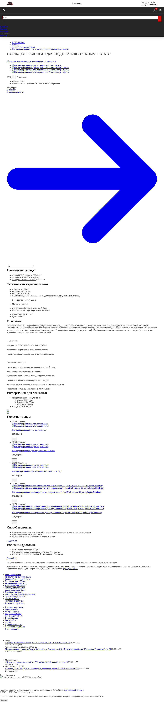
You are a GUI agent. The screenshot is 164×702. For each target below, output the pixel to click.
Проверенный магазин (15, 627)
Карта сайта (10, 620)
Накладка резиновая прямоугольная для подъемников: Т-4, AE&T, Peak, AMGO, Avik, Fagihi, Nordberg (57, 513)
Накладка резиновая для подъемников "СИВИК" (33, 451)
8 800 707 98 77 (148, 2)
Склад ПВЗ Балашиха (22, 275)
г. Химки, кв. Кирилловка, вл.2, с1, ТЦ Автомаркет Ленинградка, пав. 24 (36, 662)
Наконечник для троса (15, 585)
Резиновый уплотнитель (16, 583)
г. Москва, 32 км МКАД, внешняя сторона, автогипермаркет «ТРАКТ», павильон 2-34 (42, 669)
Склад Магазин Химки (22, 277)
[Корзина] (160, 10)
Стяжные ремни (12, 599)
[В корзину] (84, 436)
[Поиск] (159, 18)
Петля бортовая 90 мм (15, 581)
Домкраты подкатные (14, 603)
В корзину (11, 90)
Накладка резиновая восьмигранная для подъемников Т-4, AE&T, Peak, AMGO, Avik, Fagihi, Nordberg (56, 492)
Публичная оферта (13, 624)
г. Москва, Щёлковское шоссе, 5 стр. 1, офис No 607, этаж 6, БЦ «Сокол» (37, 642)
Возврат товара (12, 611)
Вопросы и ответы (13, 614)
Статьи (8, 622)
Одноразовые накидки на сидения (20, 594)
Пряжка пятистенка (13, 592)
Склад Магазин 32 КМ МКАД (24, 279)
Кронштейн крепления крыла (18, 577)
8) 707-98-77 (70, 569)
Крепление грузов (13, 575)
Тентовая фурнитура (14, 601)
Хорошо (4, 701)
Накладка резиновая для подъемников (29, 430)
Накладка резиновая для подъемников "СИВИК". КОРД (36, 471)
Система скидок (12, 629)
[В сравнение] (14, 76)
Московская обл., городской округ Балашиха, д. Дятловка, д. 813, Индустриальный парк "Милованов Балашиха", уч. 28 (58, 649)
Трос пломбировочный (15, 596)
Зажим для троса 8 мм (15, 590)
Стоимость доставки (14, 607)
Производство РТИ (13, 616)
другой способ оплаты (73, 690)
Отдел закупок (11, 618)
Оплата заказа (11, 609)
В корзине (15, 92)
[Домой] (10, 3)
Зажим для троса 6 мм (15, 588)
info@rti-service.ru (149, 4)
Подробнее (12, 541)
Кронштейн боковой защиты (17, 579)
